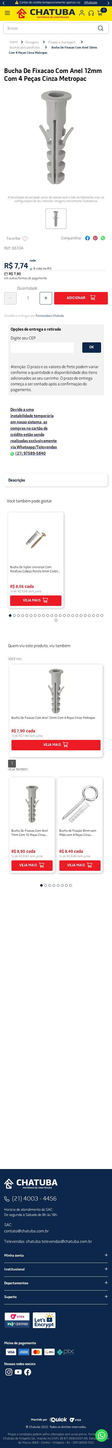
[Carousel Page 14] (64, 615)
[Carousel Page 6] (31, 615)
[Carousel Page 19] (85, 615)
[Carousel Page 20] (89, 615)
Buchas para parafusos (25, 47)
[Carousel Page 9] (43, 615)
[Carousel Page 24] (56, 620)
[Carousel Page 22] (97, 615)
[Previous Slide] (3, 3)
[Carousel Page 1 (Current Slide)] (10, 615)
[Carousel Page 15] (68, 615)
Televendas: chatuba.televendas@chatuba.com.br (48, 1242)
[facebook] (87, 239)
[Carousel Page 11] (52, 615)
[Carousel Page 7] (35, 615)
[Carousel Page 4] (22, 615)
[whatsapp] (103, 239)
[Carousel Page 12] (56, 615)
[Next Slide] (108, 3)
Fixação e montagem (62, 42)
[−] (10, 298)
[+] (46, 298)
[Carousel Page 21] (93, 615)
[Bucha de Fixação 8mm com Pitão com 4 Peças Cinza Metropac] (80, 804)
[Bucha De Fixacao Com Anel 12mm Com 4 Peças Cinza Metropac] (56, 691)
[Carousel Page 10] (47, 615)
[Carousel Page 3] (18, 615)
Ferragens (32, 42)
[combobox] (56, 28)
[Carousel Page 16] (72, 615)
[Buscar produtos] (100, 28)
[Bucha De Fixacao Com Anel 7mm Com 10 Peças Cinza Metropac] (32, 804)
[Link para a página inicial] (14, 42)
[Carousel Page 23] (102, 615)
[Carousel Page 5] (27, 615)
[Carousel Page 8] (39, 615)
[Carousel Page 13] (60, 615)
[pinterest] (95, 239)
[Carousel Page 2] (14, 615)
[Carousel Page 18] (81, 615)
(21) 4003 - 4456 (34, 1199)
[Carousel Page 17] (77, 615)
